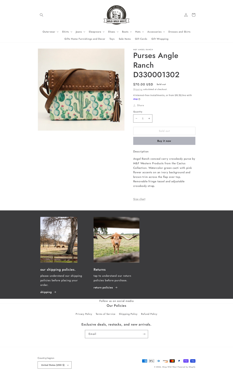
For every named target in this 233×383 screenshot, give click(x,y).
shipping (46, 292)
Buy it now (164, 141)
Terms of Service (105, 314)
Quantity (137, 111)
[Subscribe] (144, 334)
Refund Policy (149, 314)
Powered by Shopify (186, 367)
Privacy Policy (84, 314)
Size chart (139, 199)
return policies (103, 287)
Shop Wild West (169, 367)
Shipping (137, 89)
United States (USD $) (53, 365)
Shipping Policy (128, 314)
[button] (41, 15)
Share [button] (140, 105)
